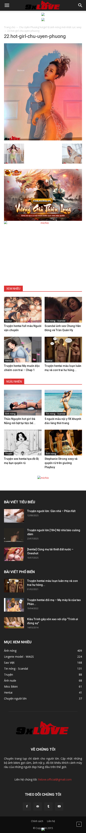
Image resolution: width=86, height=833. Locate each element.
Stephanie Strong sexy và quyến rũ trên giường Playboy (61, 463)
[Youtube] (59, 806)
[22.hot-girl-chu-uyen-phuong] (43, 139)
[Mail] (38, 806)
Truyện (8, 453)
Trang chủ (9, 27)
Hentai (8, 320)
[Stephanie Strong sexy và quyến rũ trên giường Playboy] (63, 442)
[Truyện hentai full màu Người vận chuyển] (23, 310)
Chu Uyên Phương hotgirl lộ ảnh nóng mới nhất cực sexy (50, 27)
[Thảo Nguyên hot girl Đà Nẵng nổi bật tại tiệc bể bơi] (23, 403)
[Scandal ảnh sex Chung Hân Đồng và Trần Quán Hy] (63, 310)
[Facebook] (27, 806)
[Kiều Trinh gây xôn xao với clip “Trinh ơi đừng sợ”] (14, 622)
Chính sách (37, 821)
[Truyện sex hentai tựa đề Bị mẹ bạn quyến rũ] (23, 442)
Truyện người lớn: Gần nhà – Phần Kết (51, 511)
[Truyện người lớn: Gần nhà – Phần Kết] (14, 516)
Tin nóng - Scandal (55, 320)
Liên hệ (51, 821)
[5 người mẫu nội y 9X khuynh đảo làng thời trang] (63, 403)
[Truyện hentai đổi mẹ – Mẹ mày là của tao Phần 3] (14, 605)
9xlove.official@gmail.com (55, 779)
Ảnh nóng (10, 413)
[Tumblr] (48, 806)
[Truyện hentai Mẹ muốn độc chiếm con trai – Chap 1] (23, 349)
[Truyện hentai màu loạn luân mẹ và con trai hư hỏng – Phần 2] (63, 349)
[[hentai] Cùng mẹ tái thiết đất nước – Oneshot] (14, 554)
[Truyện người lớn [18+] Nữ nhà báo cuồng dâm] (14, 535)
